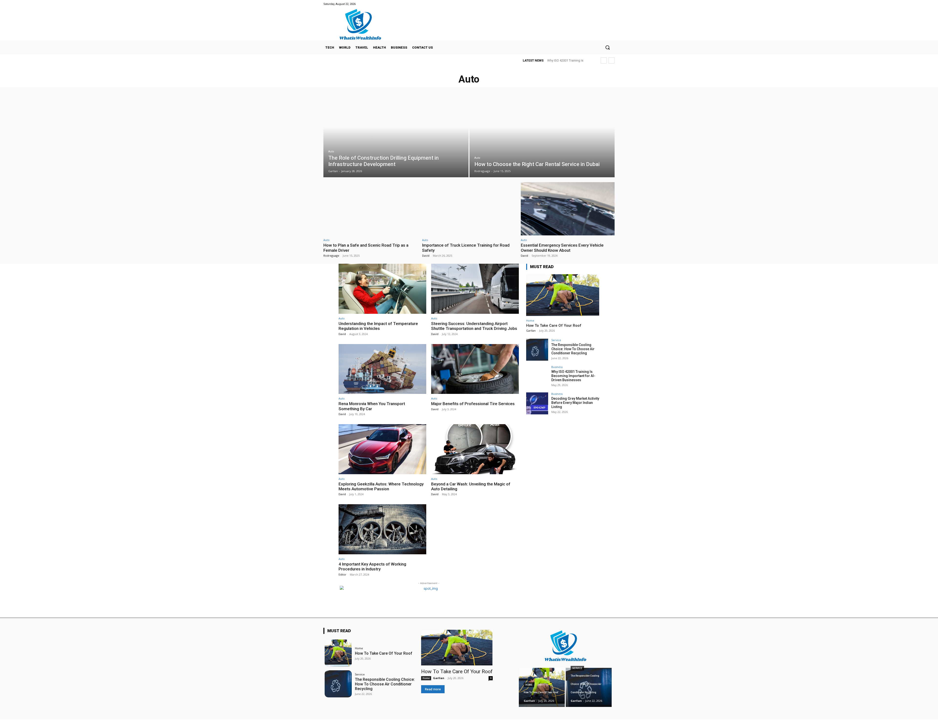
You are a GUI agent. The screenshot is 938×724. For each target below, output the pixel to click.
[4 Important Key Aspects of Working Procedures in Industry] (382, 529)
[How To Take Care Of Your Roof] (562, 295)
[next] (611, 60)
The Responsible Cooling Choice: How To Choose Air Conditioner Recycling (573, 349)
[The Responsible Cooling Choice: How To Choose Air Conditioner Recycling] (537, 350)
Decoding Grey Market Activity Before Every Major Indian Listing (575, 403)
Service (556, 340)
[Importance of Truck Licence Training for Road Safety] (469, 209)
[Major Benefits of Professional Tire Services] (475, 369)
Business (557, 367)
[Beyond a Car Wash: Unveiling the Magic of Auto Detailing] (475, 449)
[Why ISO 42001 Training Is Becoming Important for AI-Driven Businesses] (537, 377)
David (425, 255)
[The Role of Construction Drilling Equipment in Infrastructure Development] (396, 135)
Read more (433, 689)
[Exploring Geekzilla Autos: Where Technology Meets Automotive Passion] (382, 449)
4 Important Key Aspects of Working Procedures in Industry (372, 566)
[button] (607, 47)
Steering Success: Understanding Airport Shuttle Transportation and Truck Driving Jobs (474, 326)
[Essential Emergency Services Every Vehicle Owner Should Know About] (568, 209)
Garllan (531, 330)
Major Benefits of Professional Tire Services (473, 403)
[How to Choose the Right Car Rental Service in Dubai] (542, 135)
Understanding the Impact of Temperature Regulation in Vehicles (378, 326)
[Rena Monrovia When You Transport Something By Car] (382, 369)
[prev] (604, 60)
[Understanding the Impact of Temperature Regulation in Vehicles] (382, 289)
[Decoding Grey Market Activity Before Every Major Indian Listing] (537, 403)
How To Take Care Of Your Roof (553, 325)
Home (530, 320)
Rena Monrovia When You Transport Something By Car (372, 406)
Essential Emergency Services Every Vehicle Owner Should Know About (562, 247)
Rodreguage (331, 255)
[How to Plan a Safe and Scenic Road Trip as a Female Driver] (370, 209)
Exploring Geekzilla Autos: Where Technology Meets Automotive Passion (381, 486)
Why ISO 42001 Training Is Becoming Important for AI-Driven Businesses (573, 376)
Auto (331, 151)
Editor (342, 574)
